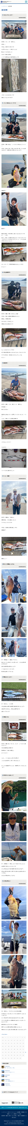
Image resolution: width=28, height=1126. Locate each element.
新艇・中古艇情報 (21, 1115)
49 (23, 1052)
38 (14, 1049)
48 (20, 1052)
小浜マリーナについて (12, 1112)
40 (20, 1049)
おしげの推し (14, 1115)
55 (14, 1055)
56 (17, 1055)
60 (5, 1058)
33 (23, 1046)
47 (17, 1052)
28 (8, 1046)
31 (17, 1046)
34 (3, 1049)
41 (23, 1049)
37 (11, 1049)
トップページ (4, 6)
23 (17, 1043)
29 (11, 1046)
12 (8, 1040)
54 (11, 1055)
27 (5, 1046)
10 (3, 1040)
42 (3, 1052)
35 (5, 1049)
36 (8, 1049)
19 (5, 1043)
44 (8, 1052)
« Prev (2, 1034)
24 (20, 1043)
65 (20, 1058)
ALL (3, 1037)
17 (23, 1040)
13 (11, 1040)
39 (17, 1049)
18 (3, 1043)
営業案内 (23, 1112)
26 (3, 1046)
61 (8, 1058)
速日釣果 (3, 1115)
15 (17, 1040)
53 (8, 1055)
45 (11, 1052)
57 (20, 1055)
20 (8, 1043)
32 (20, 1046)
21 (11, 1043)
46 (14, 1052)
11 (5, 1040)
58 (23, 1055)
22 (14, 1043)
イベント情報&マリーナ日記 (16, 1113)
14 (14, 1040)
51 (3, 1055)
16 (20, 1040)
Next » (6, 1034)
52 (5, 1055)
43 (5, 1052)
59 (3, 1058)
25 (23, 1043)
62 (11, 1058)
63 (14, 1058)
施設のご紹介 (8, 1115)
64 (17, 1058)
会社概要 (18, 1112)
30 (14, 1046)
